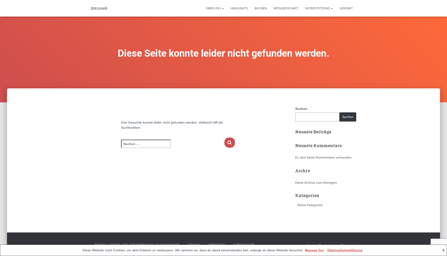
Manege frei (314, 250)
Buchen (261, 8)
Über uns (213, 8)
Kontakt (346, 8)
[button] (222, 8)
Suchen (301, 109)
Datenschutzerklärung (344, 250)
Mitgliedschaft (286, 8)
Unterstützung (318, 8)
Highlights (239, 8)
